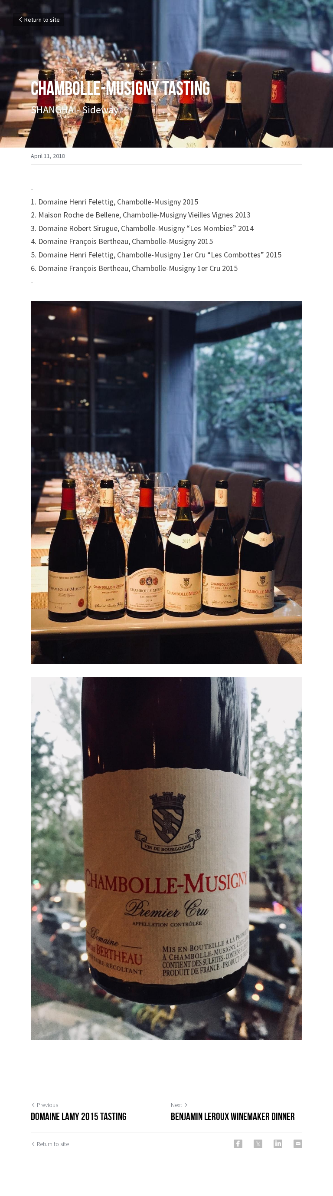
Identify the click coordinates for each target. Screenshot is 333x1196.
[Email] (298, 1144)
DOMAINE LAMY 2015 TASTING (78, 1116)
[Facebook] (238, 1144)
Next (176, 1105)
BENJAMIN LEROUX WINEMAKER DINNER (233, 1116)
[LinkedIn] (278, 1144)
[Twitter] (258, 1144)
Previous (47, 1105)
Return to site (42, 19)
